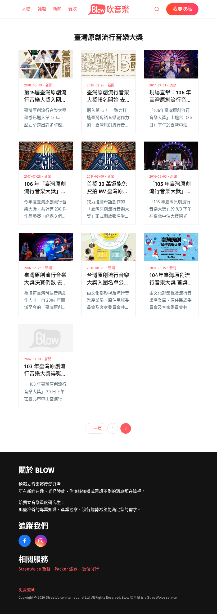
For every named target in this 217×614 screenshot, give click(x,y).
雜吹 (72, 8)
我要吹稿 (182, 9)
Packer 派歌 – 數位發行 (77, 569)
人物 (26, 8)
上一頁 (95, 428)
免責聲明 (27, 590)
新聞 (57, 8)
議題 (42, 8)
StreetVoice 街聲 (35, 569)
